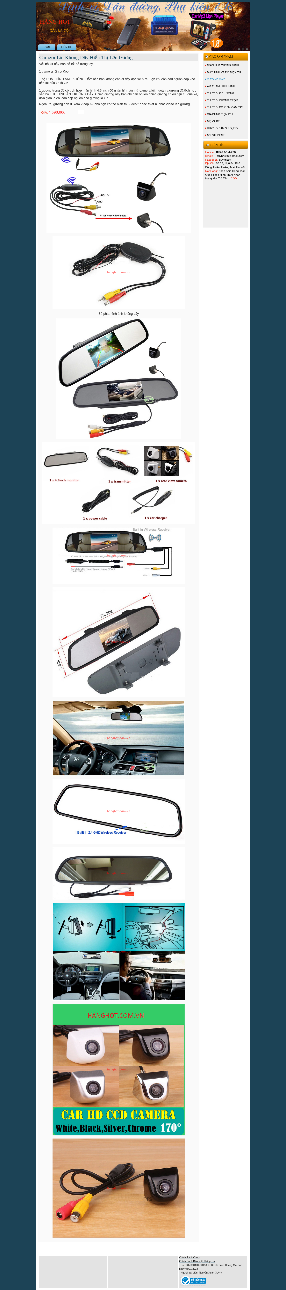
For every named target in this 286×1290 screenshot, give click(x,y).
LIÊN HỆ (66, 47)
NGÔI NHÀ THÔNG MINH (223, 65)
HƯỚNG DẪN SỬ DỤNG (222, 128)
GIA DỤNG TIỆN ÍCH (220, 114)
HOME (47, 47)
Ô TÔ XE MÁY (216, 79)
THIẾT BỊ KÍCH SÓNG (220, 93)
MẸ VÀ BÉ (213, 121)
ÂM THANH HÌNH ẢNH (221, 86)
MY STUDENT (216, 135)
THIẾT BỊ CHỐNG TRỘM (222, 100)
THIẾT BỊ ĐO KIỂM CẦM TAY (225, 107)
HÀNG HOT (55, 21)
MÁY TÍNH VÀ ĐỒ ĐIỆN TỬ (224, 72)
